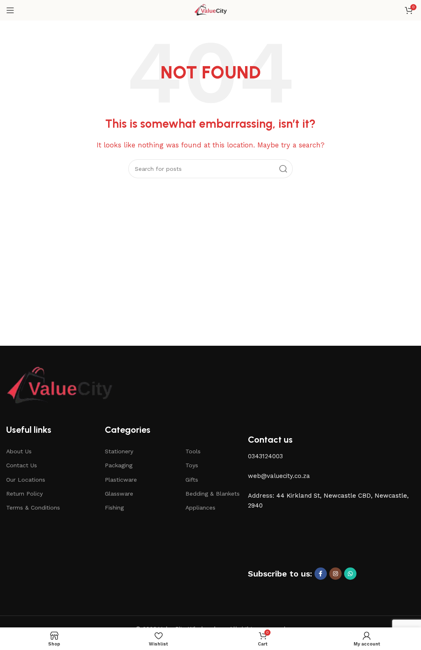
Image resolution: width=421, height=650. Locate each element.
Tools (193, 451)
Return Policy (24, 493)
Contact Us (21, 465)
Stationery (119, 451)
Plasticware (121, 479)
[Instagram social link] (335, 573)
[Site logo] (210, 10)
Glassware (119, 493)
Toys (191, 465)
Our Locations (25, 479)
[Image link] (59, 386)
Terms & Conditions (33, 507)
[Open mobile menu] (10, 10)
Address (260, 495)
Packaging (118, 465)
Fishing (114, 507)
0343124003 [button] (265, 456)
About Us (19, 451)
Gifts (191, 479)
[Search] (283, 168)
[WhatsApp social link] (350, 573)
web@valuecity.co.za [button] (279, 476)
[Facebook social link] (321, 573)
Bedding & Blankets (212, 493)
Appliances (200, 507)
